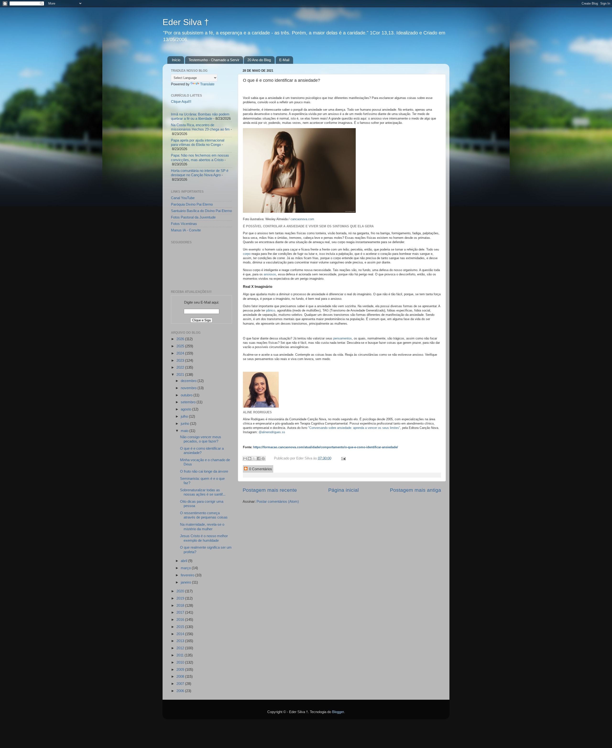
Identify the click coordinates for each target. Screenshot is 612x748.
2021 (180, 374)
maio (185, 431)
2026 (180, 339)
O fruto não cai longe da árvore (204, 471)
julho (185, 416)
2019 (180, 598)
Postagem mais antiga (415, 490)
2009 (180, 669)
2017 (180, 612)
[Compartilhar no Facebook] (258, 458)
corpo (247, 254)
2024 (180, 353)
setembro (189, 402)
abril (184, 561)
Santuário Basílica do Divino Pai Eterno (201, 211)
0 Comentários (260, 469)
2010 (180, 662)
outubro (187, 395)
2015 (180, 627)
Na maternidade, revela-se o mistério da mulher (202, 526)
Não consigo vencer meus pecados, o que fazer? (200, 439)
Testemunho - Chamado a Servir (214, 60)
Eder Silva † (186, 22)
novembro (189, 388)
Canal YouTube (183, 198)
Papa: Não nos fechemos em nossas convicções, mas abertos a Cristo (200, 157)
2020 (180, 591)
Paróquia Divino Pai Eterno (192, 204)
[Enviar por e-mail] (245, 458)
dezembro (189, 381)
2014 (180, 634)
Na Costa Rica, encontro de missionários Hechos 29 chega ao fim (200, 127)
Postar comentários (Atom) (278, 501)
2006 (180, 691)
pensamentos (342, 338)
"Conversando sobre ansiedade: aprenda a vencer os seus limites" (354, 428)
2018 (180, 605)
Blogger (338, 712)
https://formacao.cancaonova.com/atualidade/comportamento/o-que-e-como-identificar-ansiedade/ (325, 447)
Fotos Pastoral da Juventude (193, 217)
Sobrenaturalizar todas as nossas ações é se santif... (202, 492)
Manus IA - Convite (186, 230)
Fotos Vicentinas (184, 224)
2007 (180, 684)
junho (185, 423)
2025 (180, 346)
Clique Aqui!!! (181, 101)
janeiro (186, 582)
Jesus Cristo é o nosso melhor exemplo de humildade (204, 538)
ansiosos (270, 274)
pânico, (271, 310)
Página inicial (343, 490)
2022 (180, 367)
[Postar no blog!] (249, 458)
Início (176, 60)
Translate (207, 84)
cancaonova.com (302, 219)
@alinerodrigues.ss (272, 432)
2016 (180, 619)
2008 (180, 676)
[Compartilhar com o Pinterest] (263, 458)
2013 (180, 641)
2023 (180, 360)
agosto (186, 409)
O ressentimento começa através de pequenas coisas (204, 515)
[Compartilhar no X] (254, 458)
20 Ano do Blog (259, 60)
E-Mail (284, 60)
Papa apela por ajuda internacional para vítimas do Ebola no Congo (197, 142)
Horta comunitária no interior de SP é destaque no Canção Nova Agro (199, 173)
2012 (180, 648)
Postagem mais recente (270, 490)
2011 (180, 655)
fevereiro (188, 575)
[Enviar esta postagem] (342, 458)
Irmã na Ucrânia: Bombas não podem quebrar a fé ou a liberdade (200, 116)
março (186, 568)
